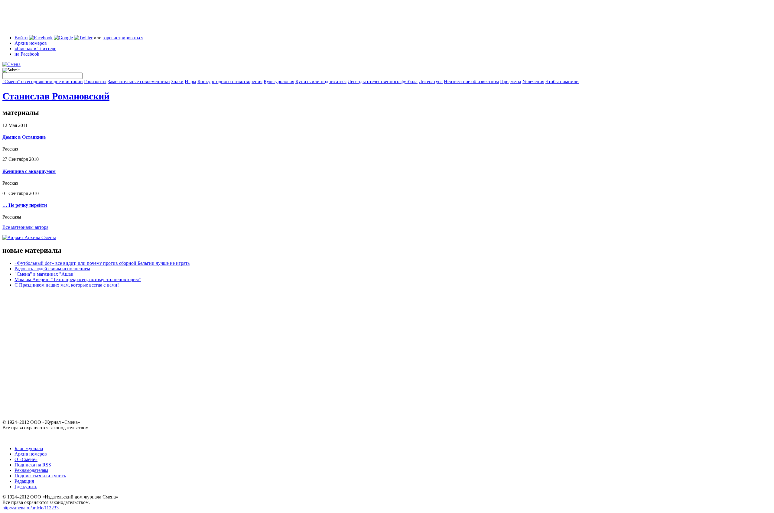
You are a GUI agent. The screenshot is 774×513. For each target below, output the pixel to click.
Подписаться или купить (40, 475)
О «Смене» (26, 459)
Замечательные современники (139, 81)
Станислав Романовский (55, 96)
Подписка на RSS (33, 464)
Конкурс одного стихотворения (229, 81)
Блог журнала (29, 448)
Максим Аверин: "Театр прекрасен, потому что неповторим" (78, 279)
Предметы (510, 81)
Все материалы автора (25, 227)
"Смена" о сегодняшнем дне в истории (42, 81)
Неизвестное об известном (471, 81)
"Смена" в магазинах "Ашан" (45, 274)
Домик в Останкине (24, 137)
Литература (431, 81)
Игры (190, 81)
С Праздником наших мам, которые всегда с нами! (67, 284)
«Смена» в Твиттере (35, 48)
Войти (21, 37)
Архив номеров (31, 43)
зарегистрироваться (123, 37)
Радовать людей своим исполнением (52, 268)
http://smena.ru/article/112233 (30, 507)
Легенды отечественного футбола (383, 81)
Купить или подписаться (320, 81)
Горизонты (95, 81)
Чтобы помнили (562, 81)
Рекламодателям (31, 470)
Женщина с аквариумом (29, 171)
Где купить (26, 486)
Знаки (177, 81)
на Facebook (27, 54)
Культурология (279, 81)
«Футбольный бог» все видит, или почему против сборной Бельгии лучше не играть (102, 263)
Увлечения (533, 81)
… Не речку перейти (24, 205)
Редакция (24, 481)
